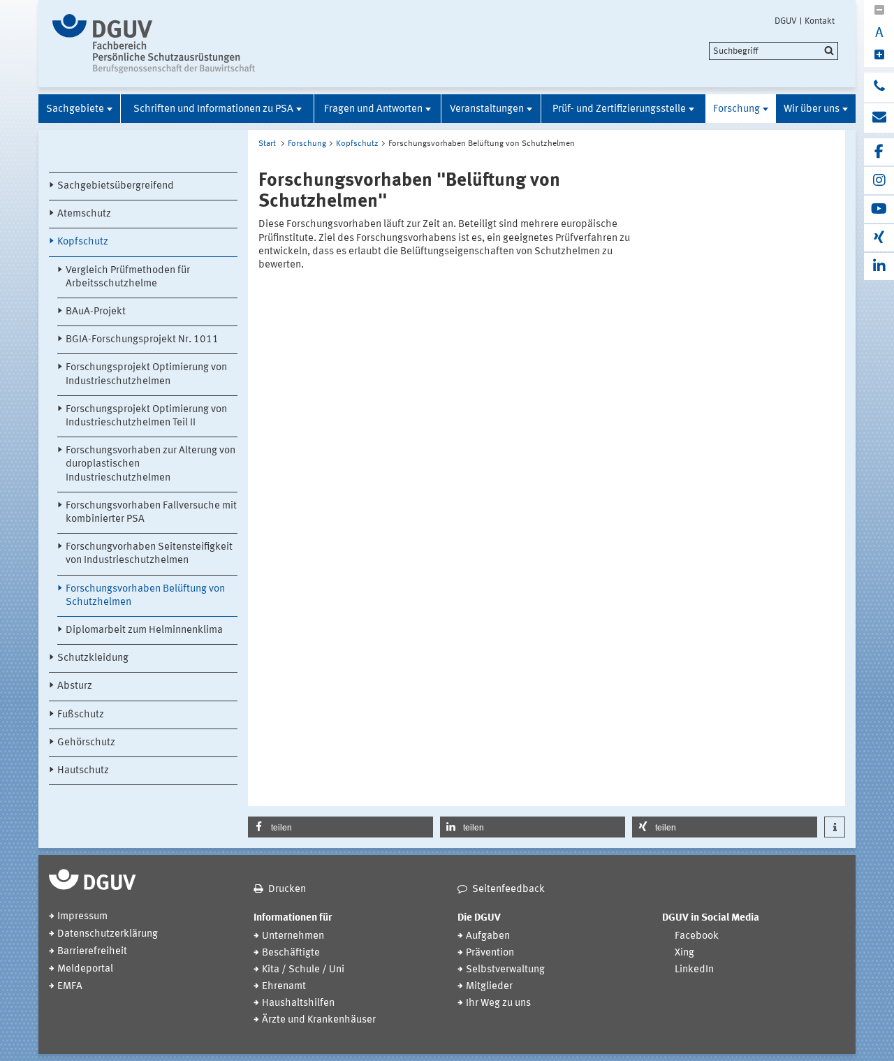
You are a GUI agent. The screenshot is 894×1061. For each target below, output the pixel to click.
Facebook (697, 936)
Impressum (82, 917)
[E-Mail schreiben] (879, 118)
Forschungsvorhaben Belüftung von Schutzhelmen (145, 596)
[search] (773, 51)
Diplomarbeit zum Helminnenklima (144, 630)
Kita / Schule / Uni (303, 970)
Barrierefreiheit (92, 951)
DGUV (786, 20)
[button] (340, 827)
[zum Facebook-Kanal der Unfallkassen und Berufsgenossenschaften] (879, 152)
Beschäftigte (291, 953)
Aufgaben (488, 936)
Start (267, 144)
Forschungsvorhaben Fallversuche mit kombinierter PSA (151, 513)
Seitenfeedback (508, 889)
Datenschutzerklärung (107, 934)
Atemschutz (84, 214)
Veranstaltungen (487, 109)
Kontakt (820, 20)
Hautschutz (83, 771)
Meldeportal (85, 969)
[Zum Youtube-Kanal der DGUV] (879, 209)
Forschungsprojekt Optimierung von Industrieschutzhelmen (146, 374)
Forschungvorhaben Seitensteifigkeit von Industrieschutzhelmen (149, 554)
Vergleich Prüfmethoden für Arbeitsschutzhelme (128, 277)
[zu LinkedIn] (879, 266)
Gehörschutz (86, 743)
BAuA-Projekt (96, 312)
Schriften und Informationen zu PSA (213, 109)
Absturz (74, 686)
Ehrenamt (284, 986)
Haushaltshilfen (298, 1003)
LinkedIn (694, 970)
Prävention (490, 953)
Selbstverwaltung (505, 970)
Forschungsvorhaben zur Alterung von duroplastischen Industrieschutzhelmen (150, 464)
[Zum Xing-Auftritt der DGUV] (879, 237)
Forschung (736, 109)
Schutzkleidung (93, 658)
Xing (684, 953)
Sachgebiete (75, 109)
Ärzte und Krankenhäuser (319, 1020)
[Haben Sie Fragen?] (879, 87)
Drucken (287, 889)
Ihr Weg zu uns (498, 1003)
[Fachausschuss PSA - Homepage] (169, 43)
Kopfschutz (82, 242)
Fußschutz (80, 715)
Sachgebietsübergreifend (115, 186)
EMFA (69, 986)
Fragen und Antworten (373, 109)
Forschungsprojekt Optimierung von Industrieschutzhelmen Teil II (146, 416)
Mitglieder (489, 986)
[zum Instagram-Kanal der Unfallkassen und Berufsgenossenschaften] (879, 180)
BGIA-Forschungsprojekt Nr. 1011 (142, 340)
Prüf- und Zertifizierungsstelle (619, 109)
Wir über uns (812, 109)
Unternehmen (293, 936)
